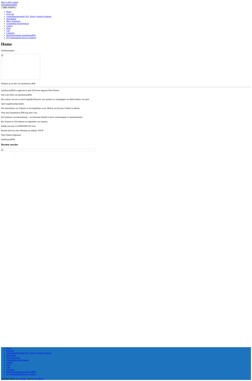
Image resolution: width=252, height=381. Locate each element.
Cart (8, 30)
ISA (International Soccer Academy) (21, 38)
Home (8, 12)
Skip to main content (9, 2)
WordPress (39, 379)
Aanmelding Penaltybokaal (17, 23)
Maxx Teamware (13, 21)
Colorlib (22, 379)
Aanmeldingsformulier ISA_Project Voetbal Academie (28, 16)
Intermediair (11, 19)
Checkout (10, 33)
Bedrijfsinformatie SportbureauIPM (21, 35)
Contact (9, 26)
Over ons (10, 14)
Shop (8, 28)
